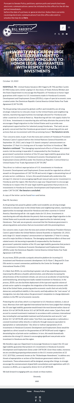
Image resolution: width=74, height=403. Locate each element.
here (26, 18)
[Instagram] (36, 397)
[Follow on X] (59, 33)
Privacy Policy (39, 391)
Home (29, 391)
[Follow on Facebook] (55, 33)
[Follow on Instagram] (62, 33)
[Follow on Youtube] (66, 33)
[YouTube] (40, 397)
